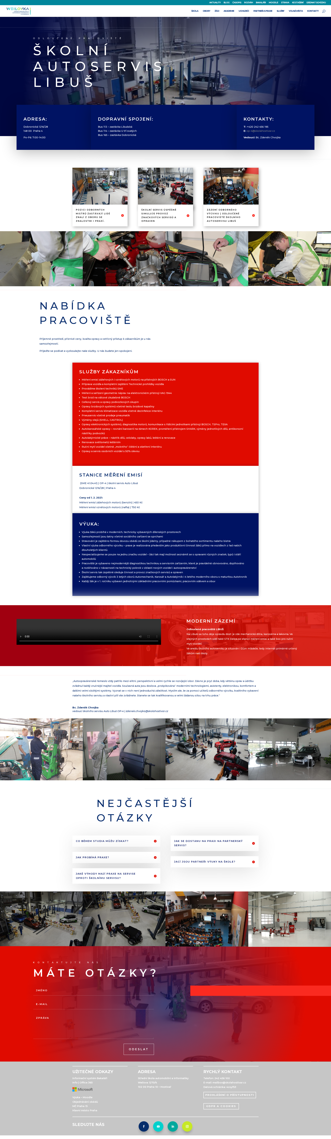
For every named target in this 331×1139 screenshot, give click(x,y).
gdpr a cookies (221, 1106)
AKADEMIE (229, 11)
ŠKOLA (194, 11)
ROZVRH (248, 3)
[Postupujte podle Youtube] (158, 1126)
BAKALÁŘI (261, 3)
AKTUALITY (215, 3)
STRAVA (285, 3)
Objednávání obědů (85, 1101)
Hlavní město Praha (84, 1110)
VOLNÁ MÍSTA (296, 11)
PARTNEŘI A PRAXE (262, 11)
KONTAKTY (313, 11)
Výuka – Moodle (82, 1097)
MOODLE (273, 3)
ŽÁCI (217, 11)
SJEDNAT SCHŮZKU (316, 3)
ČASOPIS (236, 3)
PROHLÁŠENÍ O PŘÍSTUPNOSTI (229, 1095)
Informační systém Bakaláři (89, 1078)
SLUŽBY (280, 11)
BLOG (226, 3)
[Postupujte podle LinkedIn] (173, 1126)
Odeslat (139, 1049)
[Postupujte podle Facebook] (144, 1126)
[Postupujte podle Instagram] (187, 1126)
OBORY (206, 11)
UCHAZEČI (244, 11)
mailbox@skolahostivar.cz (229, 1082)
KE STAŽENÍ (297, 3)
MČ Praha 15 (80, 1106)
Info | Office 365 (82, 1082)
